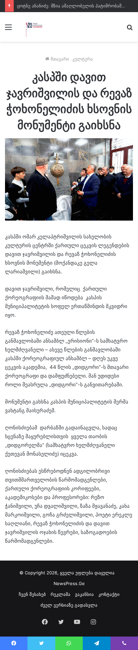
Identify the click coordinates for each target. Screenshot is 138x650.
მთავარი (59, 59)
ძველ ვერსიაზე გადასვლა (69, 605)
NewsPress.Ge (69, 583)
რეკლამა (60, 594)
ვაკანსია (84, 594)
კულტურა (82, 59)
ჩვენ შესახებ (32, 594)
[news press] (35, 27)
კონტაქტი (109, 594)
